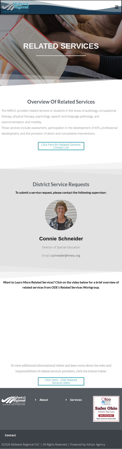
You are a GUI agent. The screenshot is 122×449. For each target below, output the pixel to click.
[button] (15, 410)
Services (76, 400)
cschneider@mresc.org (65, 255)
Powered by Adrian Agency (87, 444)
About (44, 400)
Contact (10, 435)
